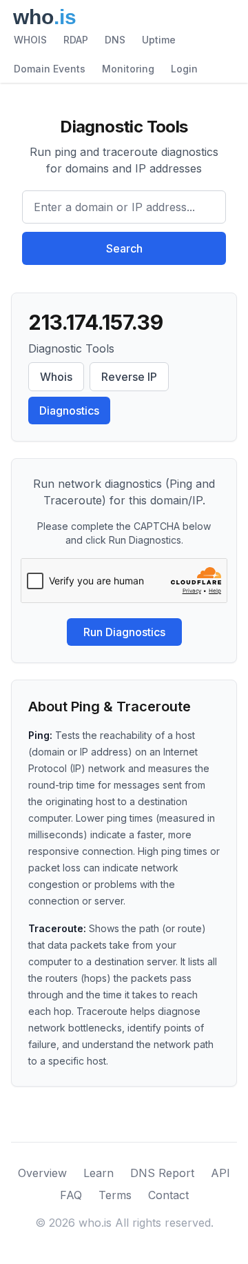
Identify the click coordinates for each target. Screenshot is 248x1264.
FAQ (71, 1195)
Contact (168, 1195)
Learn (98, 1173)
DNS (115, 40)
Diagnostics (69, 410)
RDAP (75, 40)
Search (124, 248)
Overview (42, 1173)
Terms (115, 1195)
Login (184, 69)
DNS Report (162, 1173)
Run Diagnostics (124, 632)
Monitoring (128, 69)
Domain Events (49, 69)
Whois (56, 377)
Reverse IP (129, 377)
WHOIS (30, 40)
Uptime (159, 40)
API (220, 1173)
